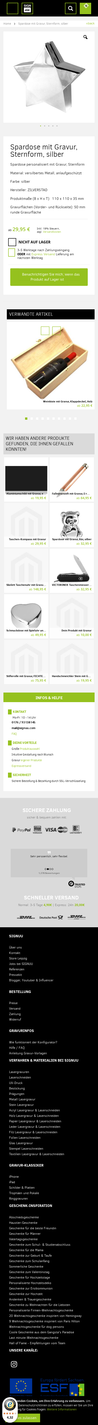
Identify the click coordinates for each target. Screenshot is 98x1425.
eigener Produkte (31, 760)
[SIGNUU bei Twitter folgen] (67, 1366)
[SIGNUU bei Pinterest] (32, 1366)
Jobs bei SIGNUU (21, 964)
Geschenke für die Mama (26, 1250)
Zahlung (15, 1014)
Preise (13, 1003)
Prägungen (16, 1094)
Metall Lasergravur (22, 1099)
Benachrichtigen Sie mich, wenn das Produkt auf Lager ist (51, 277)
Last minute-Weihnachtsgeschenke (33, 1338)
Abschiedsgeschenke (24, 1217)
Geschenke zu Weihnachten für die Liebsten (39, 1305)
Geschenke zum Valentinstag (29, 1272)
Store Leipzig (18, 958)
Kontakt (19, 711)
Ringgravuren (18, 1198)
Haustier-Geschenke (23, 1223)
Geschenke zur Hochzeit (26, 1294)
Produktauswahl (30, 749)
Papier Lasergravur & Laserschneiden (35, 1121)
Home (7, 24)
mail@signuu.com (23, 728)
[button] (85, 40)
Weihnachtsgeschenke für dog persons (36, 1327)
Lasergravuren (19, 1072)
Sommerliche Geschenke (26, 1266)
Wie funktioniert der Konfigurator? (33, 1042)
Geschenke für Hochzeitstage (29, 1277)
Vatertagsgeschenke (23, 1239)
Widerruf (15, 1019)
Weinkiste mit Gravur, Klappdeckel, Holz (67, 401)
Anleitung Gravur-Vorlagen (28, 1053)
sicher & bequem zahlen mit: (47, 813)
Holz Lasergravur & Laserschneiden (34, 1116)
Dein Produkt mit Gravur (77, 630)
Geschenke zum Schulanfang (29, 1261)
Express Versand (43, 254)
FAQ (14, 734)
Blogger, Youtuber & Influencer (31, 980)
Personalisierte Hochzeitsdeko (30, 1283)
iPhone (14, 1177)
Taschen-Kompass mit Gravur (27, 539)
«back (90, 23)
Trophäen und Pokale (24, 1193)
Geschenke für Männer (25, 1234)
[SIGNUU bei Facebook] (50, 1366)
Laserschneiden (20, 1077)
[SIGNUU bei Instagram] (14, 1364)
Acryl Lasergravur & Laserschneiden (34, 1110)
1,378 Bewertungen (49, 873)
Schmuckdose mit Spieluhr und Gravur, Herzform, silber (40, 630)
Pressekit (15, 975)
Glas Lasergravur (21, 1143)
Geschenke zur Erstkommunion (31, 1288)
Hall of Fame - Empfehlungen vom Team (37, 1343)
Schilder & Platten (22, 1187)
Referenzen (16, 969)
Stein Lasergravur (21, 1105)
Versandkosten (52, 232)
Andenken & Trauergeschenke (30, 1299)
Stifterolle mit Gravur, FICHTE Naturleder (31, 676)
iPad (12, 1182)
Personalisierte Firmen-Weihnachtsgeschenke (41, 1310)
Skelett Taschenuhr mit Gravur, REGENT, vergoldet (37, 585)
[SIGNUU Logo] (27, 8)
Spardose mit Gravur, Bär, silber (72, 539)
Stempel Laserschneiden (26, 1148)
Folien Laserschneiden (25, 1138)
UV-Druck (16, 1083)
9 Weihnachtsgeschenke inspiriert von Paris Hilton (44, 1321)
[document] (49, 1410)
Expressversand (21, 766)
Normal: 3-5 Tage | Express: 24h (51, 900)
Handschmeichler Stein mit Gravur (73, 676)
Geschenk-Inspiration (30, 1205)
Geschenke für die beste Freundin (32, 1228)
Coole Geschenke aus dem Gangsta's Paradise (41, 1332)
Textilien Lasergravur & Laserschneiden (36, 1154)
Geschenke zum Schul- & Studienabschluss (39, 1245)
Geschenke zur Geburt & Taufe (30, 1255)
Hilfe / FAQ (17, 1048)
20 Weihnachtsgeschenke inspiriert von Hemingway (45, 1316)
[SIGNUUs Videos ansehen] (84, 1366)
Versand (15, 1008)
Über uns (15, 947)
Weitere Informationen (62, 1409)
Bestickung (17, 1088)
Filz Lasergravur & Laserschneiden (33, 1132)
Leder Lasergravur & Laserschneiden (34, 1127)
